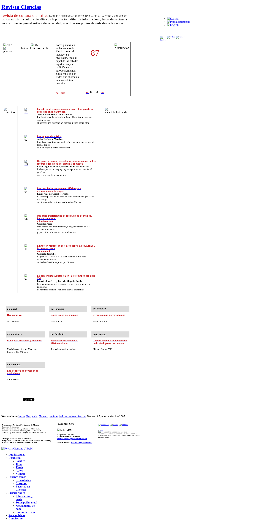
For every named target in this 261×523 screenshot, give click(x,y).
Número (43, 416)
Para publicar (17, 515)
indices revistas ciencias (72, 416)
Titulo (19, 467)
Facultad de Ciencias (23, 488)
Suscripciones (17, 492)
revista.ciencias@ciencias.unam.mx (72, 439)
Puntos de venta (25, 512)
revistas (54, 416)
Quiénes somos (17, 476)
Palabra (20, 460)
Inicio (21, 416)
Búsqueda (31, 416)
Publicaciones (17, 454)
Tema (19, 464)
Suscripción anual (26, 502)
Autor (19, 470)
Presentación (23, 480)
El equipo (21, 483)
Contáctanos (16, 518)
